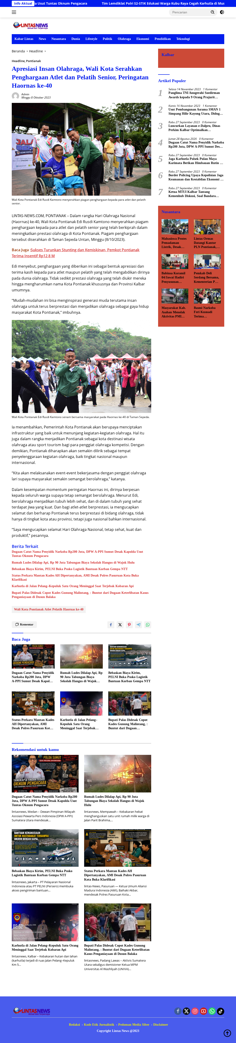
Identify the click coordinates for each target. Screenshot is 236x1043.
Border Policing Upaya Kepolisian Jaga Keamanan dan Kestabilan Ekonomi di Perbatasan (195, 177)
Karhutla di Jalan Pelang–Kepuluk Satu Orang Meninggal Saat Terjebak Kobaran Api (73, 586)
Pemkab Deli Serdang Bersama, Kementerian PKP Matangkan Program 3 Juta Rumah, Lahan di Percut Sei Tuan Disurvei (206, 278)
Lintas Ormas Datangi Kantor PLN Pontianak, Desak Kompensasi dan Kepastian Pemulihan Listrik (207, 243)
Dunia (75, 39)
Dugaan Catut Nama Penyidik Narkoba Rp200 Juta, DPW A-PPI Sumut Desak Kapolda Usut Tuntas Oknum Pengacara (77, 554)
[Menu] (15, 12)
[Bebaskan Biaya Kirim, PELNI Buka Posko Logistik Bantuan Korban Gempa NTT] (129, 656)
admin (25, 94)
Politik (107, 39)
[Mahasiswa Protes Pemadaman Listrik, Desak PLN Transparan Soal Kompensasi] (175, 226)
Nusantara (58, 39)
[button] (212, 12)
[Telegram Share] (138, 624)
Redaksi (74, 1024)
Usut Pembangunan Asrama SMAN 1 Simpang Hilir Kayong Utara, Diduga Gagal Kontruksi (194, 112)
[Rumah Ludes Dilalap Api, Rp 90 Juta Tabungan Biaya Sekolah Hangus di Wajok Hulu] (81, 656)
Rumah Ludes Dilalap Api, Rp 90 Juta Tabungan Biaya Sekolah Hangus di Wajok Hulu (73, 562)
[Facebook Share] (110, 624)
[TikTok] (220, 1011)
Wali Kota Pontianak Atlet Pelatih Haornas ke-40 (48, 609)
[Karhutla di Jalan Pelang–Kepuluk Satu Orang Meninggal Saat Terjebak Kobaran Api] (81, 703)
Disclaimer (160, 1024)
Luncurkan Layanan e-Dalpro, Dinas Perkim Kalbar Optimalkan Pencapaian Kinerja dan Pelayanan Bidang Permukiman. (194, 128)
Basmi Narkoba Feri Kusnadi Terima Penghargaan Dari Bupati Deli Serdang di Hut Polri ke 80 (206, 312)
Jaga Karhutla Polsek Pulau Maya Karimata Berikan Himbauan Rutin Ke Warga (196, 161)
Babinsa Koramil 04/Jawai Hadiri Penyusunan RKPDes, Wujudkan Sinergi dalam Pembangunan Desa (175, 278)
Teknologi (183, 39)
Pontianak (33, 61)
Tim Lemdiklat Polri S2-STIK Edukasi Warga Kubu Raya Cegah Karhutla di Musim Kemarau (130, 3)
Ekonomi (142, 39)
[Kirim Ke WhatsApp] (147, 624)
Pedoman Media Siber (133, 1024)
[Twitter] (186, 1011)
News (42, 39)
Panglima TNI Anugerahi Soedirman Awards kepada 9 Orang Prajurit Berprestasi (194, 95)
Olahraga (124, 39)
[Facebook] (178, 1011)
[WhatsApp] (212, 1011)
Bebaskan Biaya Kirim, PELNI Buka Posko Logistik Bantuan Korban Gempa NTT (70, 569)
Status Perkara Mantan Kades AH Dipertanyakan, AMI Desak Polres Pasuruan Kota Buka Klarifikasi (75, 577)
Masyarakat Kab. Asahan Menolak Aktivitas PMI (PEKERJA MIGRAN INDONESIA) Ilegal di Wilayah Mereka (174, 312)
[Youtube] (203, 1011)
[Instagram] (195, 1011)
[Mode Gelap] (222, 12)
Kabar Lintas (24, 39)
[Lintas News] (31, 25)
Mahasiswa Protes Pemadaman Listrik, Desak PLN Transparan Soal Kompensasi (174, 243)
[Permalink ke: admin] (15, 95)
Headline (18, 61)
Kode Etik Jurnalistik (99, 1024)
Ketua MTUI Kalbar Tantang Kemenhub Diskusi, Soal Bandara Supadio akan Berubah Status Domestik (192, 194)
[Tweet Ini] (120, 624)
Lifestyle (91, 39)
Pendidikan (163, 39)
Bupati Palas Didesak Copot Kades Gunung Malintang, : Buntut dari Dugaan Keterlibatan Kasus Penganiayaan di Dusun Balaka (80, 595)
